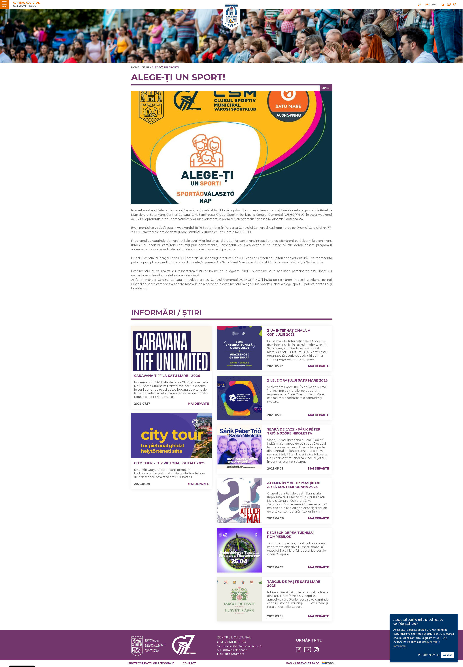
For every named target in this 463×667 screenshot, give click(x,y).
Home (135, 67)
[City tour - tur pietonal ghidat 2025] (171, 435)
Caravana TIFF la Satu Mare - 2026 (167, 376)
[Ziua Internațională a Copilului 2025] (239, 348)
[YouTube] (449, 4)
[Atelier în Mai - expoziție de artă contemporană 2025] (239, 500)
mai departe (198, 403)
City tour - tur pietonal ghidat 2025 (169, 463)
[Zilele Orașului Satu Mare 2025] (239, 398)
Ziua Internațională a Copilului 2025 (288, 333)
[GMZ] (231, 16)
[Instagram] (454, 4)
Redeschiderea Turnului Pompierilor (291, 535)
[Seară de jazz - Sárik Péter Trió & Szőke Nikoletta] (239, 447)
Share (326, 88)
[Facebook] (443, 4)
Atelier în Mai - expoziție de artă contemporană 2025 (293, 485)
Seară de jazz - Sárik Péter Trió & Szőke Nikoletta (293, 431)
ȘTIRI (145, 67)
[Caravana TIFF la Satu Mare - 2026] (171, 348)
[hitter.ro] (328, 663)
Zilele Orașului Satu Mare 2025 (297, 380)
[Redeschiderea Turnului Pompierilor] (239, 550)
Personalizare (428, 655)
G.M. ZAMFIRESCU (26, 4)
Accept (447, 655)
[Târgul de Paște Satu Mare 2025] (239, 599)
